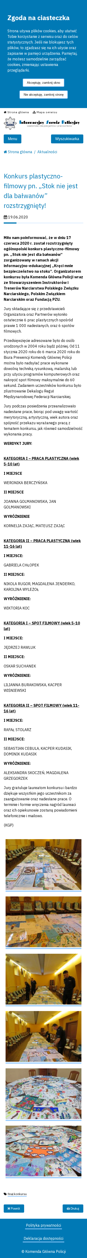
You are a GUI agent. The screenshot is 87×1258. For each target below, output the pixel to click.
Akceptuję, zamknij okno (43, 82)
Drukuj (74, 1208)
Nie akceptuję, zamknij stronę (44, 94)
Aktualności (47, 151)
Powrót (15, 1208)
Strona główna (20, 151)
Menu (12, 139)
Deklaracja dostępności (43, 1238)
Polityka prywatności (43, 1225)
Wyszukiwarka (67, 139)
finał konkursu (17, 1194)
